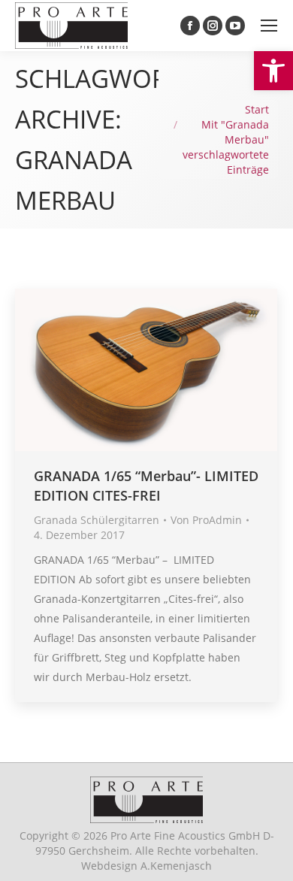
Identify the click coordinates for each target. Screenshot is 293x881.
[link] (273, 70)
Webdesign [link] (146, 865)
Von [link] (206, 520)
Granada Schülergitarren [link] (96, 520)
